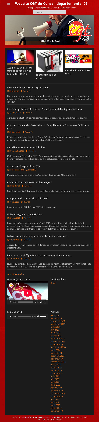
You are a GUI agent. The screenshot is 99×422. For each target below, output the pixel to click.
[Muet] (41, 302)
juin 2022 (55, 379)
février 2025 (56, 335)
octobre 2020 (57, 390)
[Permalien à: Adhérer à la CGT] (49, 30)
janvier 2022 (56, 387)
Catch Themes (55, 419)
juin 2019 (55, 399)
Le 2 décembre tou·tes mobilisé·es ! (26, 147)
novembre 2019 (58, 393)
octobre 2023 (57, 358)
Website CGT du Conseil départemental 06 (51, 3)
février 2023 (56, 367)
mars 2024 (55, 350)
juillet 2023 (55, 364)
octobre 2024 (57, 344)
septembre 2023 (58, 361)
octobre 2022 (57, 373)
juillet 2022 (55, 376)
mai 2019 (55, 402)
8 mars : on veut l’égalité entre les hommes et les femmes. (39, 255)
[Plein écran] (45, 302)
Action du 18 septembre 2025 (23, 166)
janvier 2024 (56, 353)
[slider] (43, 316)
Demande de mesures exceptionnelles (28, 87)
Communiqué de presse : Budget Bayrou (29, 182)
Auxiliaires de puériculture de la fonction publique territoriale (20, 70)
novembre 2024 (58, 341)
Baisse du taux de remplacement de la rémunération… (37, 236)
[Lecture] (10, 302)
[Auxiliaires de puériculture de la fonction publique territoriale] (20, 57)
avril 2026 (55, 315)
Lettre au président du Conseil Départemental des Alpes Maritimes (44, 109)
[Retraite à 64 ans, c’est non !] (78, 59)
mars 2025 (55, 332)
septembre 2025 (58, 324)
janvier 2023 (56, 370)
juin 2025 (55, 330)
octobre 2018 (57, 411)
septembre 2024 (58, 347)
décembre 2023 (57, 356)
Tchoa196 (27, 91)
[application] (27, 292)
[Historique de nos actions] (49, 61)
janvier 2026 (56, 318)
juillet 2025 (55, 327)
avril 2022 (55, 382)
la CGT (54, 282)
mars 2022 (55, 385)
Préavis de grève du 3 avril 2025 (24, 214)
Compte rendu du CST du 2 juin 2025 (27, 198)
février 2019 (56, 408)
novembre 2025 (58, 321)
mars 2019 (55, 405)
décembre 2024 (57, 338)
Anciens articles (15, 274)
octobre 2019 (57, 396)
